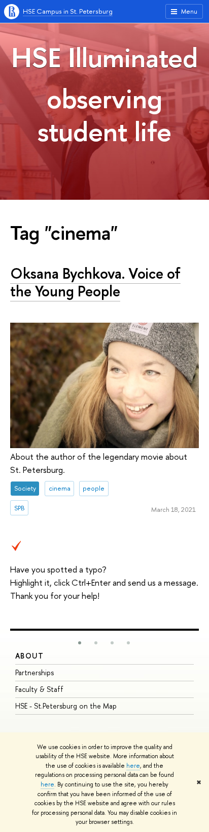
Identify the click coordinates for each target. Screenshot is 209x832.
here (133, 766)
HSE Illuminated (104, 57)
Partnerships (34, 672)
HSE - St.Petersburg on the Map (66, 706)
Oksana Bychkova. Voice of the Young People (95, 282)
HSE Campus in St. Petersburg (68, 11)
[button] (80, 642)
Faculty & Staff (39, 689)
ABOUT (29, 656)
